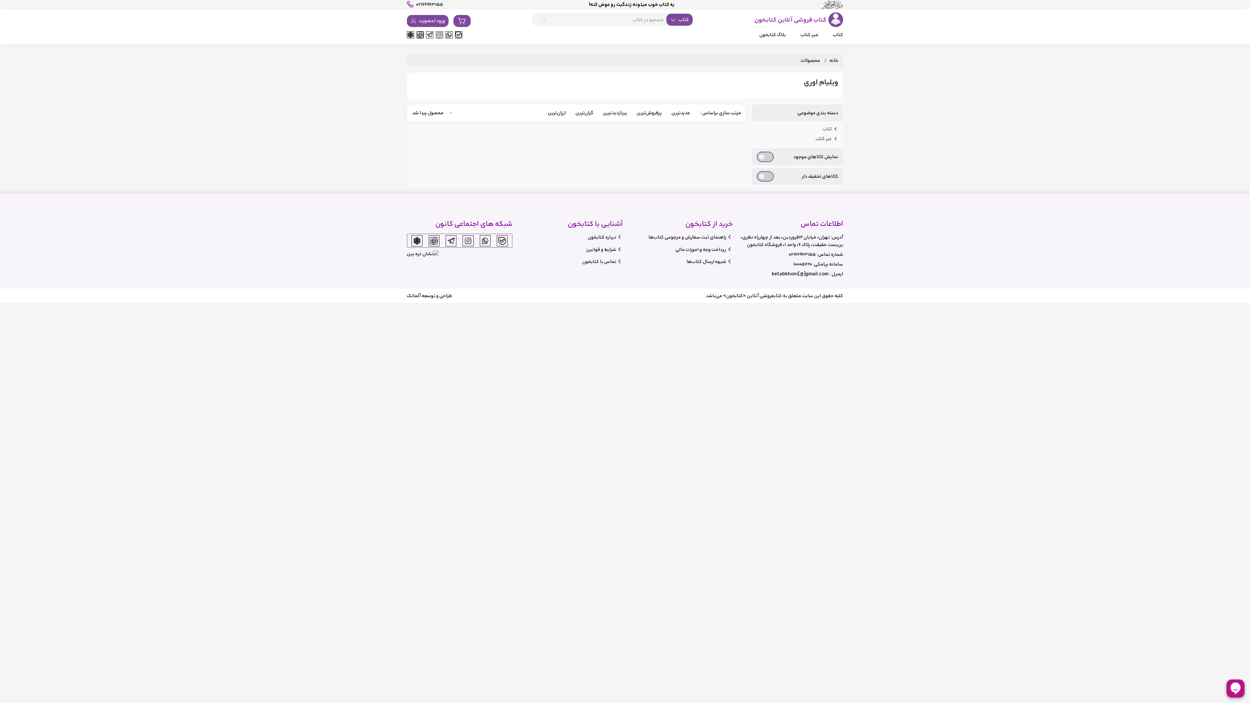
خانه (833, 60)
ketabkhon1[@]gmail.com (800, 274)
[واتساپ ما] (449, 35)
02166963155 (802, 254)
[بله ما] (458, 35)
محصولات (810, 60)
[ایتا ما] (420, 35)
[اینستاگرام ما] (439, 35)
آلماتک (414, 296)
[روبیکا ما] (410, 35)
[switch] (765, 157)
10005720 (802, 264)
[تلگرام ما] (429, 35)
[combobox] (612, 20)
